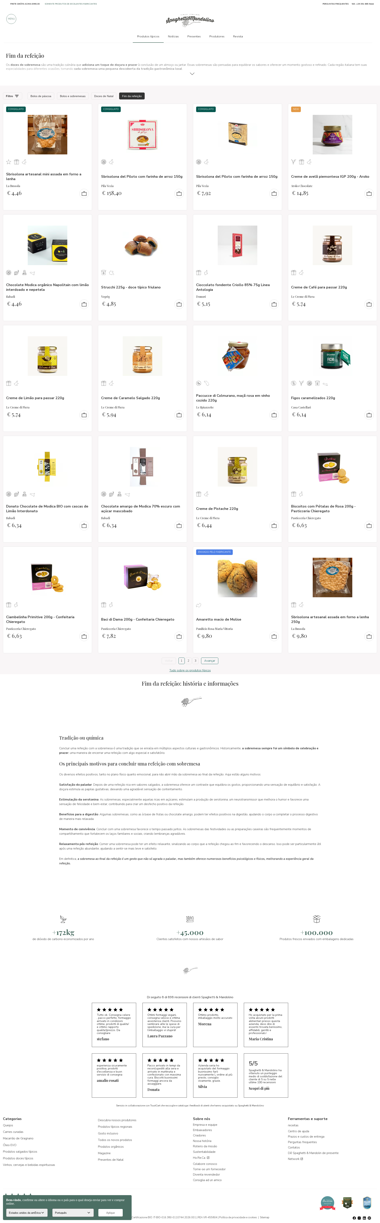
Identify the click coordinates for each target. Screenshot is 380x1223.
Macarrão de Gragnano (18, 1138)
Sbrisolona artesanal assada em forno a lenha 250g (330, 619)
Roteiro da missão (205, 1146)
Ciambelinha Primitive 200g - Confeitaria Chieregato (40, 619)
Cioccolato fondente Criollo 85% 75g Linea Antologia (233, 287)
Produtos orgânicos (111, 1147)
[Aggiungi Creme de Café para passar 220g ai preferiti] (370, 220)
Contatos (294, 1147)
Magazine (104, 1153)
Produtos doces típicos (18, 1158)
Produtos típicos (148, 36)
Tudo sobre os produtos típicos (190, 670)
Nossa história (202, 1141)
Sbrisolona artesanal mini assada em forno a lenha (43, 176)
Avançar (209, 661)
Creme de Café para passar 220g (319, 287)
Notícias (173, 36)
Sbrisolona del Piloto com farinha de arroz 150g (141, 176)
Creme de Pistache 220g (217, 508)
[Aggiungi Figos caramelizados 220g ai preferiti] (370, 331)
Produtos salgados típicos (20, 1152)
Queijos (8, 1125)
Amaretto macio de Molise (218, 619)
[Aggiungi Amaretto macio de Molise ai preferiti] (275, 552)
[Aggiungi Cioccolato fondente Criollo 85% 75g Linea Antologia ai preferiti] (275, 220)
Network (294, 1159)
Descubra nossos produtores (117, 1120)
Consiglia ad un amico (207, 1180)
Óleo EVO (9, 1145)
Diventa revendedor (206, 1175)
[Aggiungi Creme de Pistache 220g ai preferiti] (275, 441)
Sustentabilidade (204, 1152)
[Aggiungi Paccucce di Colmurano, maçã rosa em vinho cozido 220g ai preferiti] (275, 331)
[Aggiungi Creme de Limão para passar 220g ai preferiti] (85, 331)
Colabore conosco (205, 1164)
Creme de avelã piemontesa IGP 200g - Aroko (330, 176)
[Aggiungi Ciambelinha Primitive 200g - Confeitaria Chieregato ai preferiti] (85, 552)
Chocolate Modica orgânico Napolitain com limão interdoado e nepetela (47, 287)
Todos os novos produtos (115, 1140)
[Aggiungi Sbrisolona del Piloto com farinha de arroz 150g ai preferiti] (180, 109)
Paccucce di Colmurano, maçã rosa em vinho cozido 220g (233, 398)
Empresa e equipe (205, 1125)
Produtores (217, 36)
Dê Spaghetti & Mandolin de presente (313, 1153)
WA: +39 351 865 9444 (363, 4)
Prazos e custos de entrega (306, 1137)
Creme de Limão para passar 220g (35, 398)
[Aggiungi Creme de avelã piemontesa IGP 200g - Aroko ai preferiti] (370, 109)
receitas (293, 1125)
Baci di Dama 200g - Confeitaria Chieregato (137, 619)
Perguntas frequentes (302, 1142)
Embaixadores (202, 1130)
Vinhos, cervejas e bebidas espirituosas (29, 1165)
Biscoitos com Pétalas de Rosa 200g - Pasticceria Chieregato (323, 508)
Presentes (194, 36)
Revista (238, 36)
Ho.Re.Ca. (200, 1158)
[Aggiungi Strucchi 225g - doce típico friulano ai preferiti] (180, 220)
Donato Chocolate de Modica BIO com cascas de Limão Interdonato (47, 508)
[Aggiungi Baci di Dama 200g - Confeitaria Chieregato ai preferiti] (180, 552)
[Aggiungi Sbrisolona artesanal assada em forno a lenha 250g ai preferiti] (370, 552)
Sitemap (264, 1217)
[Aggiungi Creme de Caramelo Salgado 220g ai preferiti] (180, 331)
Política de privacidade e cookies (238, 1217)
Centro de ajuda (298, 1131)
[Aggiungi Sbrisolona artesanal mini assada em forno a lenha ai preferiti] (85, 109)
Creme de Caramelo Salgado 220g (130, 398)
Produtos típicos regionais (115, 1127)
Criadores (199, 1135)
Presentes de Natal (111, 1160)
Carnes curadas (13, 1132)
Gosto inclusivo (108, 1133)
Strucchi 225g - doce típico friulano (131, 287)
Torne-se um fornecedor (209, 1169)
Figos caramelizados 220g (313, 398)
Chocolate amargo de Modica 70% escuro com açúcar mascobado (140, 508)
